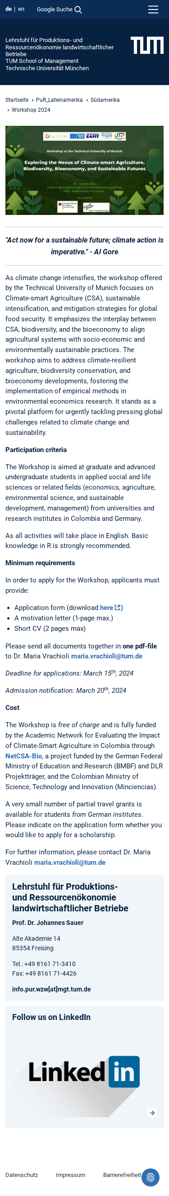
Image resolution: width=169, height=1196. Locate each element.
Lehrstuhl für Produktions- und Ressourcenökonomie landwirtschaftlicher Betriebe (59, 47)
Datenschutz (21, 1175)
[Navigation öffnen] (153, 9)
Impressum (70, 1175)
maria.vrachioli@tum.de (106, 656)
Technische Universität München (47, 68)
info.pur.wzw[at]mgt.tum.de (51, 989)
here (106, 608)
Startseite (16, 100)
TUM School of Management (41, 60)
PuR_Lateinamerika (59, 100)
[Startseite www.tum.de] (147, 45)
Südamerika (105, 100)
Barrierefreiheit (122, 1175)
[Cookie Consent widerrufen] (151, 1177)
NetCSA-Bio (23, 756)
